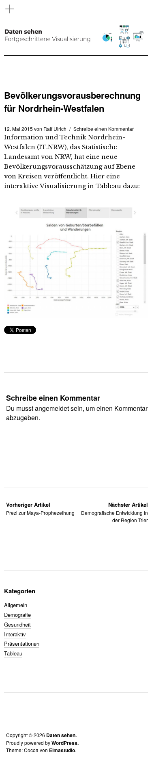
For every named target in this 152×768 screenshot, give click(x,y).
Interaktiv (15, 634)
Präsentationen (21, 643)
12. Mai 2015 (18, 128)
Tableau (13, 653)
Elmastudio (62, 750)
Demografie (17, 614)
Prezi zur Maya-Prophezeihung (40, 508)
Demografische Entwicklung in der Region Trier (114, 512)
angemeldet (52, 408)
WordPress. (65, 742)
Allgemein (15, 605)
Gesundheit (17, 624)
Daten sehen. (61, 735)
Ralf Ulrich (54, 128)
